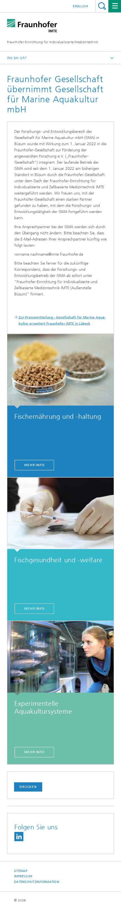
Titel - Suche (102, 6)
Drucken (28, 787)
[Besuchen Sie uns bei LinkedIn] (18, 836)
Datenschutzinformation (36, 882)
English (80, 6)
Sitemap (20, 871)
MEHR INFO (34, 465)
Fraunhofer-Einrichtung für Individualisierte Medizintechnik (52, 42)
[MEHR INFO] (60, 371)
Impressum (23, 876)
